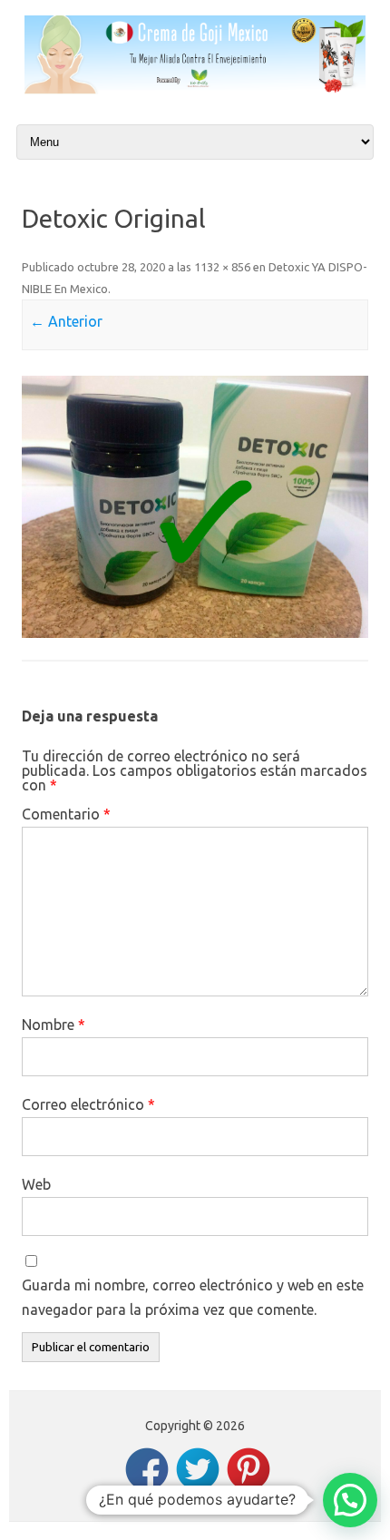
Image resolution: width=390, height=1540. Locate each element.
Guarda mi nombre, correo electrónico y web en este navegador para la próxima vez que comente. (193, 1297)
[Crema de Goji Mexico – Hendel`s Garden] (195, 89)
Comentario (66, 814)
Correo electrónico (88, 1104)
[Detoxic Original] (195, 507)
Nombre (53, 1024)
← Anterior (66, 321)
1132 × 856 (222, 266)
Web (36, 1184)
